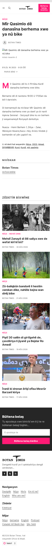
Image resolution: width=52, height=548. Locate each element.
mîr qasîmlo (32, 147)
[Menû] (4, 8)
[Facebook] (4, 473)
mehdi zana (15, 234)
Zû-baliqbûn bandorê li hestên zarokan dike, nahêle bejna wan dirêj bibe (23, 290)
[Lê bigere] (9, 8)
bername (14, 520)
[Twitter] (10, 473)
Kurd (17, 147)
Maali (22, 539)
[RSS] (15, 473)
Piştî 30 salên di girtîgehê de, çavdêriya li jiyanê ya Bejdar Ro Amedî (23, 341)
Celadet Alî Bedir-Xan (13, 524)
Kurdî (23, 147)
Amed (41, 144)
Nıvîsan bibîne (9, 172)
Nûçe (4, 19)
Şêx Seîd (31, 524)
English (25, 520)
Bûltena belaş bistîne (44, 8)
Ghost (14, 539)
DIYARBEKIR (8, 147)
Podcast (35, 520)
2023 (34, 144)
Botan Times (14, 42)
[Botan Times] (4, 42)
